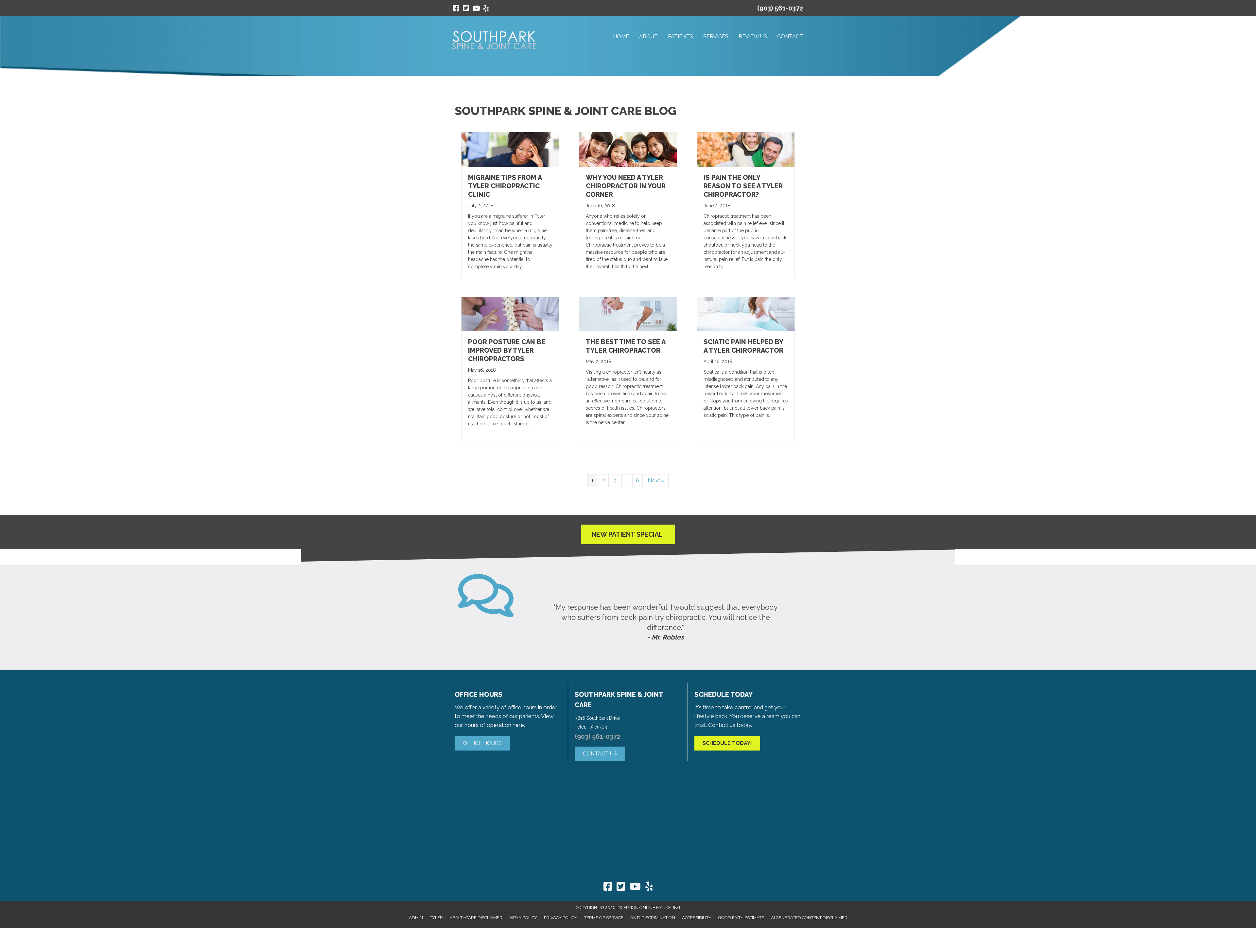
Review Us (753, 36)
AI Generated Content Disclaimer (809, 917)
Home (621, 36)
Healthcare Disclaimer (476, 917)
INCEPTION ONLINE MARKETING (648, 907)
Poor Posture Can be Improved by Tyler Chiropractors (506, 350)
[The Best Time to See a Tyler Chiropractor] (628, 313)
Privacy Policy (560, 917)
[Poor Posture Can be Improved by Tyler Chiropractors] (510, 313)
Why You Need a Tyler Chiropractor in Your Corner (626, 186)
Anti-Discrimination (652, 917)
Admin (416, 917)
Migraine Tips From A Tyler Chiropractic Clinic (505, 186)
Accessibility (696, 917)
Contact (790, 36)
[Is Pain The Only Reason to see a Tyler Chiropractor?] (745, 149)
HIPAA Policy (523, 917)
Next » (656, 480)
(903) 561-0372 (780, 8)
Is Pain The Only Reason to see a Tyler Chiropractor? (743, 186)
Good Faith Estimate (741, 917)
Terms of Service (603, 917)
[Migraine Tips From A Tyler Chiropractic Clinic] (510, 149)
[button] (482, 743)
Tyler (436, 917)
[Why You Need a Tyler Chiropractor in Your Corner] (628, 149)
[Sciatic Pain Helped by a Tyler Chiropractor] (745, 313)
